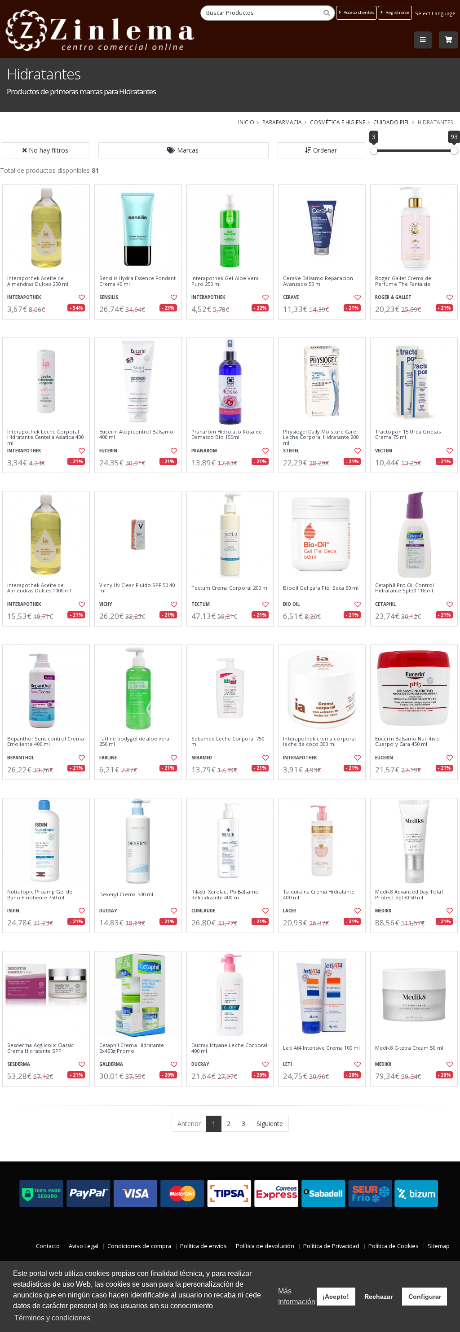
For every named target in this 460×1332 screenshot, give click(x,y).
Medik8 (383, 911)
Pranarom (204, 451)
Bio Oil (291, 604)
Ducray (108, 911)
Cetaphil (385, 604)
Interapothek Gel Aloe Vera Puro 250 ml (225, 281)
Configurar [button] (424, 1296)
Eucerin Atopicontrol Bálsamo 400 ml (136, 434)
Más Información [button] (296, 1296)
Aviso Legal (83, 1246)
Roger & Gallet (393, 297)
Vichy (105, 604)
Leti (287, 1064)
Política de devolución (265, 1246)
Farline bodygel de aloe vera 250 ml (134, 741)
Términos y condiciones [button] (52, 1318)
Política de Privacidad (331, 1246)
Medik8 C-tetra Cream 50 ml (409, 1048)
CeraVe (291, 297)
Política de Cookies (393, 1246)
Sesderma (18, 1064)
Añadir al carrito (49, 327)
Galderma (111, 1064)
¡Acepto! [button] (336, 1296)
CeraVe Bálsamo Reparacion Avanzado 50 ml (318, 281)
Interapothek (24, 297)
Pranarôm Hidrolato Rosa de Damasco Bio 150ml (226, 434)
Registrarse (396, 12)
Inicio (246, 122)
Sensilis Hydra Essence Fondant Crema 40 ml (137, 281)
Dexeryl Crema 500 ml (126, 894)
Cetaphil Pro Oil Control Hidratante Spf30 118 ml (404, 588)
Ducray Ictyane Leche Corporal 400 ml (229, 1048)
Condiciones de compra (139, 1246)
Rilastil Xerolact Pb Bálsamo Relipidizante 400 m (225, 894)
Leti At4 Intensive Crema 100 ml (321, 1048)
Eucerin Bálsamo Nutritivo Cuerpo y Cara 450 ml (407, 741)
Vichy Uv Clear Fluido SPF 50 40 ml (137, 588)
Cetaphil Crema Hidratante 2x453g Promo (131, 1048)
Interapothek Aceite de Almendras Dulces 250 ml (37, 281)
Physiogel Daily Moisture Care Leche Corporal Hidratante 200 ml (320, 437)
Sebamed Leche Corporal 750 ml (227, 741)
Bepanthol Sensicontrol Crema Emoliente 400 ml (45, 741)
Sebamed (201, 758)
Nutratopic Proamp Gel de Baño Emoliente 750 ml (39, 894)
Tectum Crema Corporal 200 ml (230, 588)
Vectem (383, 451)
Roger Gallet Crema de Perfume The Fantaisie (403, 281)
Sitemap (439, 1246)
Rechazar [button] (378, 1296)
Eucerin (108, 451)
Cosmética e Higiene (337, 122)
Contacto (48, 1246)
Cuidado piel (391, 122)
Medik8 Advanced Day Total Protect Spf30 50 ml (408, 894)
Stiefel (291, 451)
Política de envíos (203, 1246)
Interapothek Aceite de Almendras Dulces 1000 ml (39, 588)
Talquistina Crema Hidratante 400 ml (318, 894)
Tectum (200, 604)
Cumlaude (203, 911)
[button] (183, 150)
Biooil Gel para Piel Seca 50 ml (320, 588)
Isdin (13, 911)
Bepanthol (20, 758)
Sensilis (108, 297)
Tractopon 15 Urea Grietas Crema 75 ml (407, 434)
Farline (108, 758)
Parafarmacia (282, 122)
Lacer (289, 911)
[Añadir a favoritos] (81, 297)
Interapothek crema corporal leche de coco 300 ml (319, 741)
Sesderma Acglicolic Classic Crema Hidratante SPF (40, 1048)
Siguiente (270, 1123)
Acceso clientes (358, 12)
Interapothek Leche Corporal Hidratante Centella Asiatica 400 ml (45, 437)
